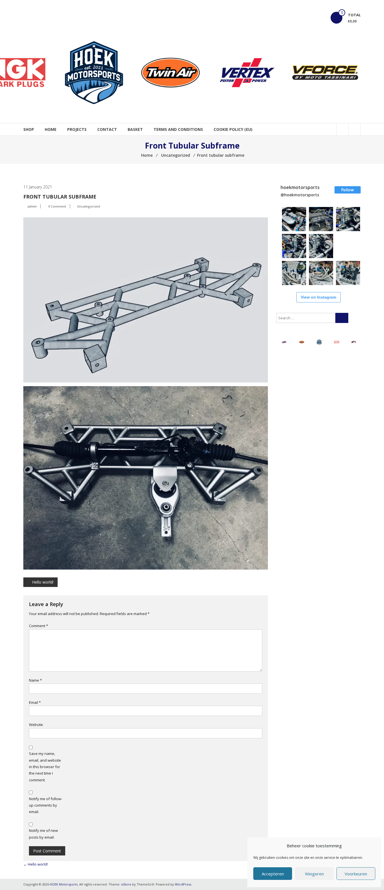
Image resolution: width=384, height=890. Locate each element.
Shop (28, 129)
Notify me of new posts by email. (43, 833)
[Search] (341, 318)
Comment (38, 625)
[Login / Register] (354, 129)
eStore (126, 884)
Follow (347, 189)
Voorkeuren (356, 874)
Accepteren (273, 874)
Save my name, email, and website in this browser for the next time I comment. (45, 766)
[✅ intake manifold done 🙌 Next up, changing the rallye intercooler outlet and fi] (294, 219)
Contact (107, 129)
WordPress (183, 884)
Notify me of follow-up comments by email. (45, 805)
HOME (51, 129)
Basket (135, 129)
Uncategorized (88, 206)
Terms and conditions (178, 129)
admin (32, 206)
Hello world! (42, 582)
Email (35, 702)
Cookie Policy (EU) (233, 129)
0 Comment (57, 206)
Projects (77, 129)
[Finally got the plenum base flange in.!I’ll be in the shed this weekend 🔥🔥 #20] (321, 219)
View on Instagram (318, 297)
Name (35, 680)
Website (36, 724)
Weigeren (314, 874)
